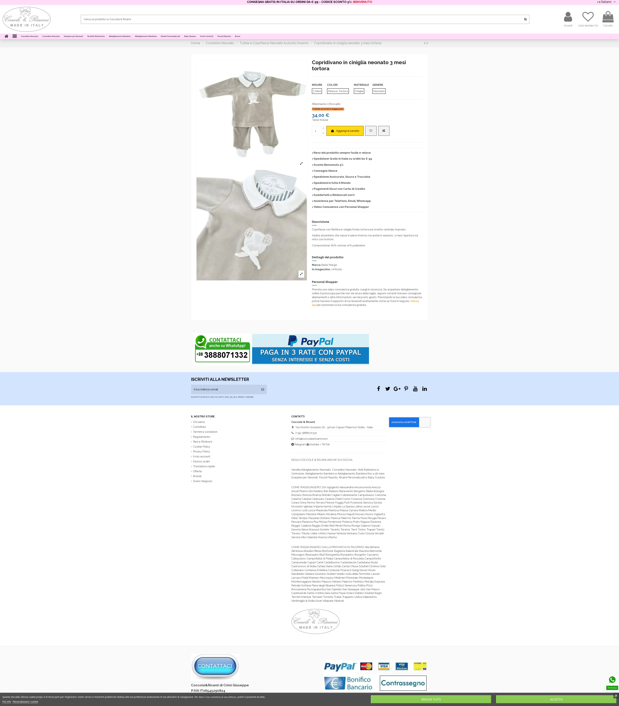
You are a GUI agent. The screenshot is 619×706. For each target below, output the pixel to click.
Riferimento (319, 104)
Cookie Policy (201, 446)
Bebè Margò (329, 265)
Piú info (6, 701)
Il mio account (201, 456)
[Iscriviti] (263, 389)
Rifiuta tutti (431, 699)
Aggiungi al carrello (347, 130)
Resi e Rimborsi (202, 441)
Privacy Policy (201, 451)
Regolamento (201, 436)
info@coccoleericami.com (311, 438)
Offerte (197, 471)
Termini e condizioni (205, 431)
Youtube (314, 444)
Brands (197, 476)
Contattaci (199, 426)
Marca (316, 265)
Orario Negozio (202, 481)
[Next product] (427, 43)
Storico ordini (201, 461)
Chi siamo (199, 422)
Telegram (300, 444)
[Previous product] (425, 43)
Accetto (556, 699)
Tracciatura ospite (204, 466)
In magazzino (321, 269)
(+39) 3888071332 (306, 432)
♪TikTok (325, 444)
